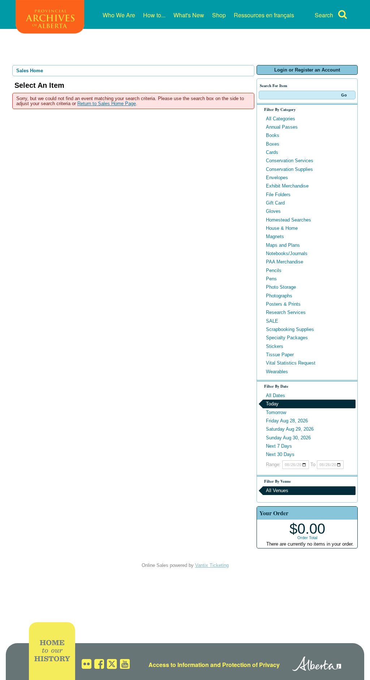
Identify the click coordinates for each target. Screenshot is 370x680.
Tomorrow (276, 412)
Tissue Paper (280, 354)
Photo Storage (281, 287)
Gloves (273, 211)
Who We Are (119, 15)
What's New (188, 15)
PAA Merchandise (284, 261)
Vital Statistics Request (290, 363)
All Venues (277, 490)
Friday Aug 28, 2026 (287, 420)
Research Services (286, 312)
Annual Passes (282, 127)
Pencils (273, 270)
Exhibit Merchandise (287, 186)
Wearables (277, 371)
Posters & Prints (283, 304)
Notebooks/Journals (286, 253)
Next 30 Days (280, 454)
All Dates (275, 395)
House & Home (282, 228)
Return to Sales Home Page (106, 103)
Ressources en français (264, 15)
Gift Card (275, 203)
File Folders (278, 194)
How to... (154, 15)
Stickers (274, 346)
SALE (272, 321)
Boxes (272, 144)
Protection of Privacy (251, 664)
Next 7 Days (279, 446)
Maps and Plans (283, 245)
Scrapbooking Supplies (290, 329)
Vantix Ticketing (212, 565)
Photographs (279, 295)
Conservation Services (289, 160)
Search (324, 15)
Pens (271, 278)
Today (272, 403)
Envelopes (277, 177)
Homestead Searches (288, 220)
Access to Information (179, 664)
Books (272, 135)
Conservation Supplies (289, 169)
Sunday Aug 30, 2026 (288, 437)
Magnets (275, 236)
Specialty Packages (287, 337)
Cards (272, 152)
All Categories (280, 118)
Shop (219, 15)
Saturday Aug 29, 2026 (290, 429)
